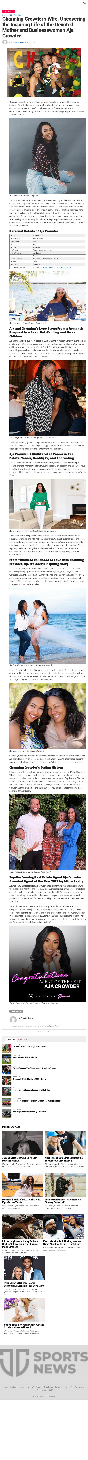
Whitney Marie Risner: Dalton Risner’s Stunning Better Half (63, 1201)
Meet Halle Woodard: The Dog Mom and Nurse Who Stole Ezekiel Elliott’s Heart (62, 1243)
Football (13, 1387)
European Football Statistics (25, 1057)
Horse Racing (48, 1387)
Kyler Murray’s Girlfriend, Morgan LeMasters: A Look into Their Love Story (24, 1284)
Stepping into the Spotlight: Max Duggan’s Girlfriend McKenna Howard (24, 1326)
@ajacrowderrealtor (48, 267)
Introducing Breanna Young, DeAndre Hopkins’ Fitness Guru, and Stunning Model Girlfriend (20, 1244)
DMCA (51, 1390)
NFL (10, 15)
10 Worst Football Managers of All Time (29, 1046)
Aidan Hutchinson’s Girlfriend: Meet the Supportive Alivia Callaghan (64, 1159)
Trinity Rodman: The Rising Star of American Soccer (34, 1068)
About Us (69, 1387)
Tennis (21, 1387)
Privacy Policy (79, 1387)
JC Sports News (17, 42)
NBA (32, 1387)
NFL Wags (18, 15)
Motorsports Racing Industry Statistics (29, 1111)
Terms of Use (42, 1390)
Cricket (38, 1387)
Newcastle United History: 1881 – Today (29, 1079)
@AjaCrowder (66, 267)
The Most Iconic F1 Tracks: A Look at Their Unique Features (37, 1101)
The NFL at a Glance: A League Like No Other (31, 1090)
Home (4, 15)
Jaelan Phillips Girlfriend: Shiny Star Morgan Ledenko (19, 1159)
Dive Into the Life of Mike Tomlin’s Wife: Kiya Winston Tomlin (21, 1201)
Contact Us (59, 1387)
